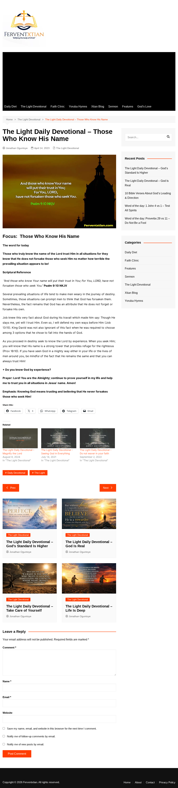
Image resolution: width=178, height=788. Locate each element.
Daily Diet (10, 106)
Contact (150, 782)
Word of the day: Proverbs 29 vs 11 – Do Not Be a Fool (147, 220)
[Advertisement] (89, 76)
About (138, 782)
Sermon (113, 106)
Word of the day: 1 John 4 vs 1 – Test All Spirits (147, 208)
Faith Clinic (58, 106)
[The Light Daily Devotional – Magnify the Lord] (20, 438)
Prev (13, 487)
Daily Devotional (16, 472)
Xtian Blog (97, 106)
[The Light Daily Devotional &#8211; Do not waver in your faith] (97, 438)
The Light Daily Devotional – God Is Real (147, 183)
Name (7, 681)
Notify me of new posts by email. (25, 744)
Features (127, 106)
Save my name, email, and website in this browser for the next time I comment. (51, 728)
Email (7, 697)
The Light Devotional (33, 106)
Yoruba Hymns (78, 106)
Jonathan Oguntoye (17, 148)
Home (127, 782)
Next (105, 487)
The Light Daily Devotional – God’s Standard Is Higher (146, 170)
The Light (39, 472)
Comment (9, 647)
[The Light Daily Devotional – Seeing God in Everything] (58, 438)
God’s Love (144, 106)
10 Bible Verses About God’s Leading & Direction (148, 195)
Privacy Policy (167, 782)
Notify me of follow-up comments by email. (31, 736)
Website (7, 712)
